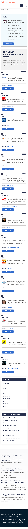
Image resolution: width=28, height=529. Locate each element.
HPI (3, 216)
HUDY (5, 17)
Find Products (8, 43)
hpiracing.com (9, 227)
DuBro (3, 257)
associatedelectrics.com (12, 368)
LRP (3, 116)
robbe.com (9, 307)
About (3, 516)
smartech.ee (9, 85)
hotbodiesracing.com (11, 206)
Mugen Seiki (5, 176)
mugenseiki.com (10, 185)
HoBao (4, 237)
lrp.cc (7, 125)
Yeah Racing (5, 338)
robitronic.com (10, 328)
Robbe (4, 298)
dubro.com (9, 268)
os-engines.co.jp (10, 287)
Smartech (5, 74)
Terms (20, 514)
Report (17, 516)
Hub (8, 514)
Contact (10, 516)
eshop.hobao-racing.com (12, 247)
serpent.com (9, 146)
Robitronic (5, 317)
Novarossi (5, 95)
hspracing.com (10, 165)
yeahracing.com (10, 349)
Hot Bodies (5, 195)
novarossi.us (9, 106)
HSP (3, 156)
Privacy (14, 514)
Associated (5, 359)
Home (3, 9)
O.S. (3, 278)
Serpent (4, 135)
